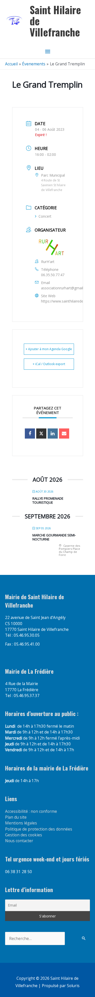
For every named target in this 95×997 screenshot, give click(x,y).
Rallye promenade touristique (47, 500)
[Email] (64, 433)
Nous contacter (19, 840)
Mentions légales (21, 823)
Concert (45, 216)
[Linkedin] (53, 433)
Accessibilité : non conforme (31, 811)
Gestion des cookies (23, 835)
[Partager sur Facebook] (30, 433)
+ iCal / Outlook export (49, 364)
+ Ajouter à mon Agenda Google (49, 349)
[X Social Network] (41, 433)
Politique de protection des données (38, 829)
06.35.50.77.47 (52, 274)
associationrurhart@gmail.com (66, 288)
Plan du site (16, 817)
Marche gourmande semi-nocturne (54, 537)
